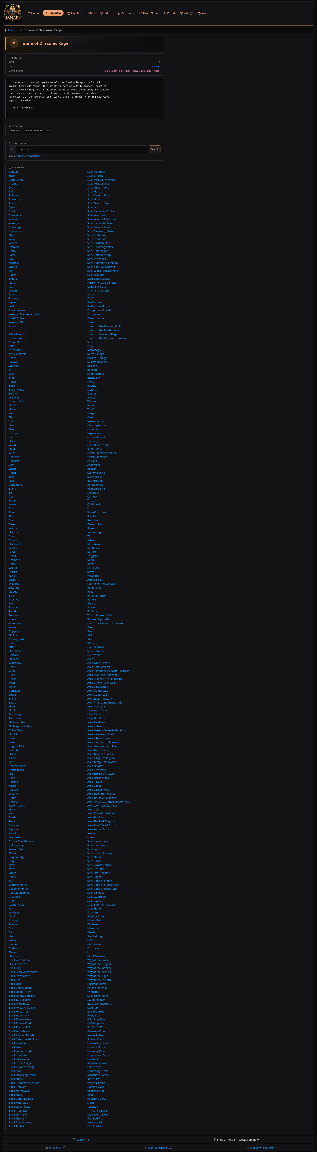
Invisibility (93, 377)
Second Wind (17, 805)
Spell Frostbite (18, 1055)
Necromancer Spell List (101, 282)
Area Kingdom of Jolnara (102, 742)
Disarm (13, 793)
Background (95, 480)
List (11, 936)
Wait (12, 374)
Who (12, 239)
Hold (12, 449)
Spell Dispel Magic (20, 1063)
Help (12, 175)
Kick (11, 813)
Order (13, 580)
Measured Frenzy (98, 1075)
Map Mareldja (96, 718)
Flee (11, 480)
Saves (90, 572)
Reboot (13, 195)
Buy (11, 928)
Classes (92, 393)
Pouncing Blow (96, 1098)
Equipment (16, 231)
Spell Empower (96, 845)
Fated (12, 611)
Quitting (14, 366)
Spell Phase (94, 861)
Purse (12, 203)
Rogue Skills (16, 746)
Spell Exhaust (95, 892)
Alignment (93, 465)
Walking (14, 397)
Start (12, 211)
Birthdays (93, 948)
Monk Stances (96, 956)
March (13, 572)
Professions (94, 302)
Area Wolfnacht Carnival (102, 805)
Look (12, 255)
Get (11, 417)
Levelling (92, 441)
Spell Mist (15, 984)
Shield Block (16, 770)
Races (91, 564)
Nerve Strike (95, 1035)
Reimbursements (98, 488)
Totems (15, 130)
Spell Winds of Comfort (101, 219)
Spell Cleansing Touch (22, 1075)
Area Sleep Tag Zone (100, 698)
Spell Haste (94, 191)
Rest (11, 496)
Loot (12, 413)
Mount (13, 540)
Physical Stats (95, 916)
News (12, 853)
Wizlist (91, 536)
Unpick (13, 734)
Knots (12, 619)
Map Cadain (94, 714)
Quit (11, 235)
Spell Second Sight (98, 195)
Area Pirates (95, 782)
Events (75, 13)
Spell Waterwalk (19, 1091)
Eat (11, 437)
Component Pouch (99, 310)
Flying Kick (93, 1015)
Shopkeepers (95, 374)
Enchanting (94, 314)
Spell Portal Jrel (18, 1011)
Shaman (155, 66)
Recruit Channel (19, 892)
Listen (12, 742)
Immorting (94, 532)
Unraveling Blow (97, 1043)
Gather (13, 405)
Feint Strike (94, 1067)
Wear (12, 453)
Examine (14, 247)
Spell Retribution (19, 960)
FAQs (91, 13)
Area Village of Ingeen (101, 758)
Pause (13, 381)
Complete (15, 215)
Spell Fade (93, 849)
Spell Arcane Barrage (22, 995)
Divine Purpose (18, 964)
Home (35, 13)
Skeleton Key (17, 310)
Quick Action (95, 504)
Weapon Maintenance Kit (24, 314)
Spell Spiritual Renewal (101, 267)
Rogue (91, 405)
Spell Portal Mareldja (22, 1007)
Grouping (93, 429)
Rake (90, 1095)
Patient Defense (97, 988)
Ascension (15, 623)
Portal (171, 13)
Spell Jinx (92, 912)
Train (12, 603)
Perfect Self (94, 1027)
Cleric (90, 417)
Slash (90, 1102)
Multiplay (93, 548)
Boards (91, 469)
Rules (90, 528)
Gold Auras (94, 944)
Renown (92, 599)
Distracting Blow (97, 1114)
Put (11, 421)
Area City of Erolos (98, 738)
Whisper (14, 912)
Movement (94, 544)
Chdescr (14, 948)
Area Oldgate (95, 766)
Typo (12, 865)
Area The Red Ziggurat (101, 821)
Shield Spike (16, 318)
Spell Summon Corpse (101, 904)
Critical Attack (96, 647)
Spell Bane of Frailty (99, 881)
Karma (91, 508)
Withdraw (15, 663)
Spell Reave (94, 900)
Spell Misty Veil (96, 259)
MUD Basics (34, 155)
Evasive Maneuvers (99, 1003)
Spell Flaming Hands (21, 1035)
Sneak (13, 698)
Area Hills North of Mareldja (104, 679)
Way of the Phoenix (99, 972)
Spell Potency (95, 651)
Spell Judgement (19, 1015)
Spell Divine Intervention (24, 1083)
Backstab (14, 750)
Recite (13, 473)
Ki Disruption (95, 1023)
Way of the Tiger (97, 976)
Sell (11, 932)
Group (13, 568)
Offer (12, 647)
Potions (92, 461)
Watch (13, 290)
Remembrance (96, 595)
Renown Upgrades (99, 619)
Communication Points (101, 453)
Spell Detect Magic (20, 988)
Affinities (92, 643)
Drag (12, 187)
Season (91, 607)
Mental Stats (95, 920)
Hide (12, 706)
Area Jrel (92, 809)
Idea (11, 869)
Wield (12, 445)
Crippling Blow (96, 1019)
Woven (13, 627)
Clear (12, 524)
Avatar (91, 397)
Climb (12, 758)
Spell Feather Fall (19, 1027)
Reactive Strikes (97, 1063)
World (205, 13)
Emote (13, 278)
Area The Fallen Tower (101, 774)
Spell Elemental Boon (100, 223)
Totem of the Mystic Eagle (103, 330)
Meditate (93, 1007)
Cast (11, 465)
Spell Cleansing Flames (101, 231)
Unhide (13, 710)
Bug (11, 861)
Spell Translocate (19, 976)
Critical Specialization (22, 841)
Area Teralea (95, 817)
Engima (92, 611)
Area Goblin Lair (97, 694)
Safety (13, 393)
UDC (90, 940)
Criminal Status (18, 401)
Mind (90, 560)
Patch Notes (150, 13)
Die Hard (14, 837)
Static (12, 520)
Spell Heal (15, 980)
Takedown (93, 1106)
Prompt (13, 183)
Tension (14, 615)
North (12, 282)
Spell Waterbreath (20, 1031)
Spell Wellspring (97, 215)
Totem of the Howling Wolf (104, 326)
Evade (12, 817)
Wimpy (13, 528)
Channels (14, 896)
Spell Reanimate (97, 841)
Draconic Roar (96, 1051)
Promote (14, 560)
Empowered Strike (98, 1055)
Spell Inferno (95, 175)
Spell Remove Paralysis (23, 972)
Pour (12, 512)
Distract (14, 754)
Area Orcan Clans (98, 778)
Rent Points (94, 449)
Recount (14, 461)
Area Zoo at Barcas (99, 829)
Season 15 (82, 1139)
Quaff (12, 469)
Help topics (94, 655)
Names (13, 952)
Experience (94, 433)
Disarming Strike (97, 1071)
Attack (13, 326)
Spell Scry (15, 968)
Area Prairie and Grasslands (104, 702)
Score (12, 358)
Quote (13, 267)
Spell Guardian (96, 896)
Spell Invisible (17, 1043)
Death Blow (94, 1059)
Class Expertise (96, 425)
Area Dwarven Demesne (102, 675)
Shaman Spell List (33, 130)
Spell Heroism (17, 1087)
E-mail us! (55, 1147)
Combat (92, 496)
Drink (12, 441)
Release (92, 366)
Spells (91, 342)
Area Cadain (94, 786)
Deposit (14, 659)
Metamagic (94, 350)
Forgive (92, 516)
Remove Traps (18, 766)
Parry (12, 797)
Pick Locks (15, 718)
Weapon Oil (16, 322)
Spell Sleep (15, 1047)
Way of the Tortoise (99, 980)
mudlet (91, 552)
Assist (12, 786)
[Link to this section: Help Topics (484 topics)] (27, 167)
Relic (90, 591)
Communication (97, 457)
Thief (90, 409)
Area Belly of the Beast (101, 813)
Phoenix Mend (96, 1083)
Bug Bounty (16, 857)
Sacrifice (92, 520)
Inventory (15, 199)
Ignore (13, 294)
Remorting (94, 587)
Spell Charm (16, 1118)
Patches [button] (126, 13)
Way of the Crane (98, 960)
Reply (12, 274)
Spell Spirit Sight (97, 251)
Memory (92, 928)
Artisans (92, 540)
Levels (13, 694)
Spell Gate (93, 199)
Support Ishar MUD (160, 1147)
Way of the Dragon (99, 964)
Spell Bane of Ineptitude (102, 889)
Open (12, 302)
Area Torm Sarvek (98, 750)
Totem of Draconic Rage (102, 334)
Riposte (13, 829)
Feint (12, 821)
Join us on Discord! (262, 1147)
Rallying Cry (16, 845)
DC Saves (93, 568)
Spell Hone (94, 908)
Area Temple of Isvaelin (101, 762)
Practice (14, 599)
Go (11, 286)
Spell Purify (16, 1079)
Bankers (92, 370)
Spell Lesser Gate (19, 1106)
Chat (12, 536)
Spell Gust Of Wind (20, 1122)
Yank (12, 576)
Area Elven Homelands (101, 793)
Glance (13, 548)
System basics (96, 473)
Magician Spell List (98, 278)
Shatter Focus (96, 1039)
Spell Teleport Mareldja (101, 179)
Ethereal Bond (96, 437)
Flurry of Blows (96, 984)
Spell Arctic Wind (97, 235)
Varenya (14, 223)
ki (88, 952)
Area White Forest (98, 663)
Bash (12, 778)
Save (12, 385)
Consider (14, 690)
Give (11, 429)
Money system (18, 639)
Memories (15, 350)
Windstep (93, 992)
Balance (14, 655)
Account (14, 342)
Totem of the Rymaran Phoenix (106, 338)
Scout (12, 556)
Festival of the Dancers (101, 583)
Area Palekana (96, 722)
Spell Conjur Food (20, 1051)
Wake (12, 504)
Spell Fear (15, 1071)
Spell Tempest (96, 171)
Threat (91, 500)
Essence (92, 603)
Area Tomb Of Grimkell (101, 797)
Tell (11, 271)
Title (11, 346)
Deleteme (15, 956)
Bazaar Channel (18, 889)
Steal (12, 738)
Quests (13, 207)
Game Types (16, 904)
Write (12, 671)
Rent (12, 643)
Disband (14, 583)
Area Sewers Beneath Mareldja (106, 730)
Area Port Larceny (98, 667)
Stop (12, 377)
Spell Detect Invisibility (23, 1039)
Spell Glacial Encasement (102, 271)
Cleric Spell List (96, 286)
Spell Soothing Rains (100, 247)
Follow (13, 362)
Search (154, 149)
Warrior (92, 401)
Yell (11, 881)
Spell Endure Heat (20, 1019)
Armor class (94, 580)
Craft (50, 130)
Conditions (15, 484)
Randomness (95, 484)
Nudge (13, 591)
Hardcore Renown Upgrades (105, 623)
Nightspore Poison (20, 726)
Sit (10, 492)
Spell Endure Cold (20, 1023)
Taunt (12, 833)
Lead (12, 552)
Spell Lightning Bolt (21, 1098)
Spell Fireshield (18, 1110)
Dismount (15, 544)
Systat (13, 683)
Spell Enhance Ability (22, 1067)
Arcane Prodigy (96, 358)
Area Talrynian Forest (100, 754)
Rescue (13, 789)
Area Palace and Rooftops (103, 734)
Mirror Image (95, 354)
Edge (90, 346)
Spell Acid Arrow (19, 1003)
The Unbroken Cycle (99, 615)
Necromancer (96, 421)
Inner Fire (93, 1079)
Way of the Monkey (99, 968)
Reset (12, 679)
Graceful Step (95, 1011)
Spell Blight (94, 877)
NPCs (90, 381)
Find (11, 762)
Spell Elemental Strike (100, 211)
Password (15, 944)
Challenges (16, 227)
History (13, 532)
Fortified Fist (95, 1118)
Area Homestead (97, 690)
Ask (11, 908)
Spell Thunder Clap (99, 255)
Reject (13, 564)
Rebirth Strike (96, 1091)
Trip (11, 774)
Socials (91, 294)
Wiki (186, 13)
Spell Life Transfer (98, 873)
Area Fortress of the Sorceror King (108, 801)
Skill (11, 595)
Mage (90, 413)
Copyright (15, 631)
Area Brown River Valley (102, 683)
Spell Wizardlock (19, 1102)
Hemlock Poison (19, 722)
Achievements (17, 354)
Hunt (12, 809)
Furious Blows (96, 1047)
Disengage (15, 714)
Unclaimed (15, 651)
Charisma (93, 924)
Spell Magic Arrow (20, 992)
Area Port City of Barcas (102, 825)
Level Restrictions (98, 445)
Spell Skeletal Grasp (99, 853)
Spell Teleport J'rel (98, 183)
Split (11, 191)
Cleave (13, 801)
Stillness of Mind (97, 995)
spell (20, 155)
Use (11, 477)
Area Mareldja (96, 706)
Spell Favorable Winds (101, 227)
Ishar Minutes (17, 334)
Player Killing (95, 524)
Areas (90, 659)
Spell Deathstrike (98, 203)
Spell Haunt (94, 857)
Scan (12, 251)
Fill (10, 516)
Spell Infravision (19, 1059)
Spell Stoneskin (96, 239)
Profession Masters (99, 306)
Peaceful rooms (97, 512)
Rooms (91, 385)
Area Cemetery (96, 770)
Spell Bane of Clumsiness (102, 885)
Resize (13, 924)
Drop (12, 425)
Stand (12, 488)
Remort (13, 607)
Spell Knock (16, 1095)
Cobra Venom (17, 730)
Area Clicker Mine (98, 789)
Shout (12, 877)
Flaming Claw (95, 1087)
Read (12, 667)
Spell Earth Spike (19, 999)
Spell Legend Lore (98, 187)
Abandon (14, 219)
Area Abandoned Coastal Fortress (108, 671)
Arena (91, 833)
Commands (16, 179)
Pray (12, 900)
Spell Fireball (17, 1126)
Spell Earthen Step (98, 243)
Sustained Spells (97, 362)
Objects (92, 389)
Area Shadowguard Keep (102, 746)
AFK (89, 635)
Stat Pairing (94, 936)
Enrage (13, 825)
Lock (12, 306)
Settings (14, 587)
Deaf (90, 627)
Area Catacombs (97, 686)
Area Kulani (94, 726)
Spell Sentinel (95, 869)
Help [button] (106, 13)
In (10, 370)
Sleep (12, 500)
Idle (89, 639)
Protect (13, 298)
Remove (14, 457)
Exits (12, 330)
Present (14, 433)
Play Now (55, 13)
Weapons (93, 576)
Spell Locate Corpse (99, 865)
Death (91, 932)
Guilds (13, 635)
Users (91, 837)
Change (13, 920)
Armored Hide (96, 1122)
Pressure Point (96, 1031)
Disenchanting (96, 318)
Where (13, 243)
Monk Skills (94, 1126)
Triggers (92, 556)
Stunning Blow (96, 999)
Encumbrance (17, 338)
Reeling (13, 782)
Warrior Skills (17, 849)
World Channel (18, 885)
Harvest (14, 409)
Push (12, 675)
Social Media (17, 389)
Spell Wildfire (95, 274)
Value (12, 940)
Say (11, 259)
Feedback (93, 492)
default (13, 171)
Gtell (12, 916)
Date (12, 686)
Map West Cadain (98, 710)
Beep (12, 508)
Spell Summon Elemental (102, 263)
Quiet (12, 873)
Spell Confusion (18, 1114)
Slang (90, 631)
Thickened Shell (97, 1110)
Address (14, 263)
